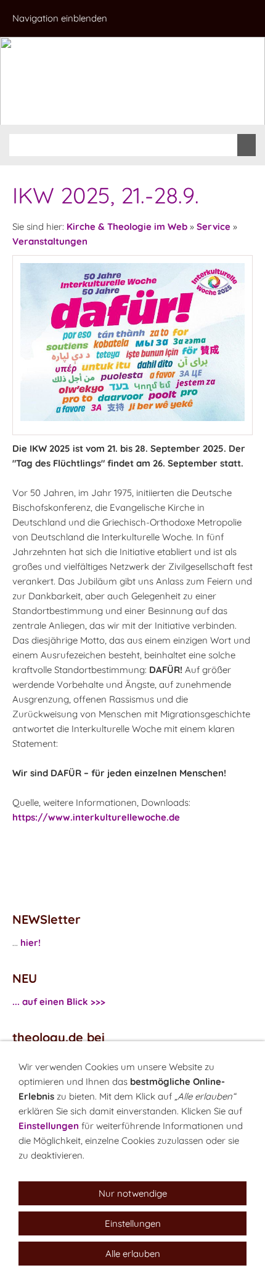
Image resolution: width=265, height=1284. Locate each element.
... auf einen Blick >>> (58, 1001)
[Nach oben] (245, 844)
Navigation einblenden (59, 18)
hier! (30, 942)
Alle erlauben (132, 1253)
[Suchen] (246, 145)
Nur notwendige (133, 1193)
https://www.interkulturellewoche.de (96, 817)
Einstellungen (48, 1126)
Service (213, 226)
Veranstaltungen (50, 241)
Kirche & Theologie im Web (127, 226)
